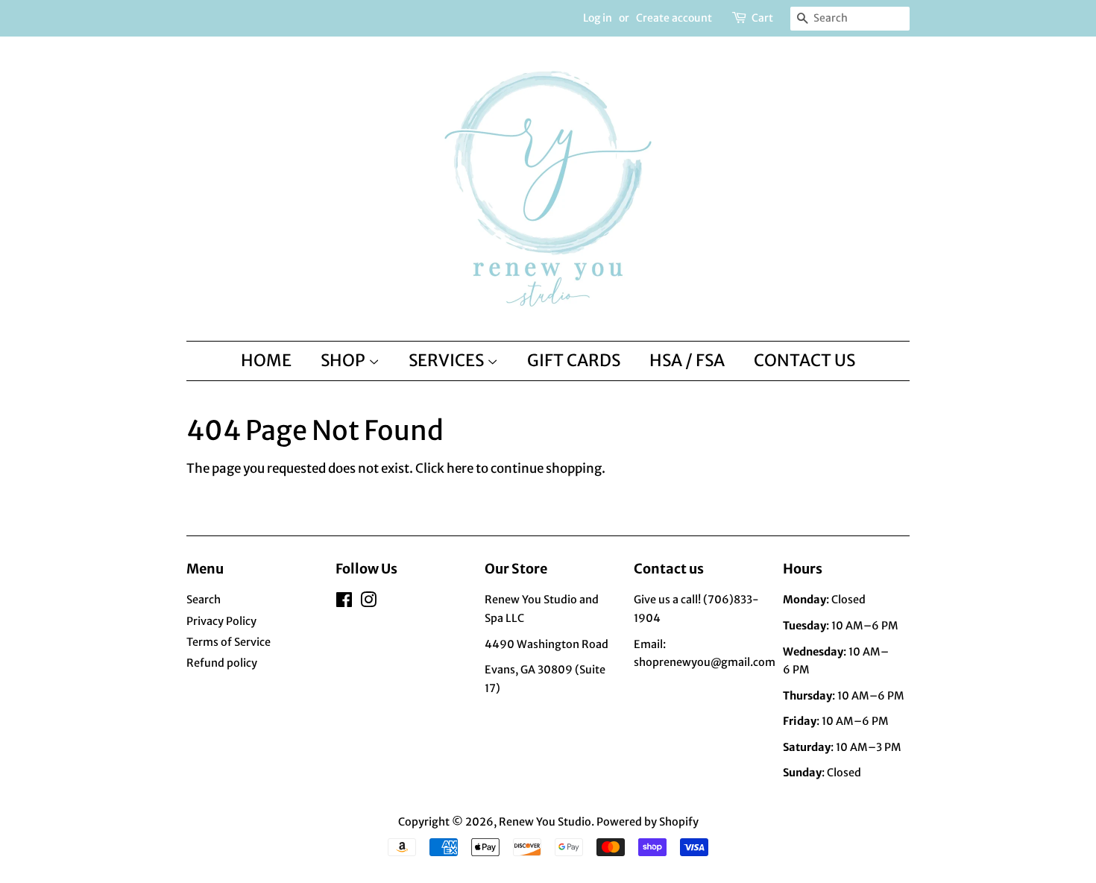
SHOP (344, 360)
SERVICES (448, 360)
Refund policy (221, 663)
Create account (674, 18)
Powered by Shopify (647, 822)
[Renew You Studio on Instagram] (368, 602)
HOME (266, 360)
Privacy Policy (221, 621)
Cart (762, 18)
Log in (597, 18)
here (460, 468)
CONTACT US (804, 360)
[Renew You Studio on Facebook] (344, 602)
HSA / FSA (687, 360)
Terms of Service (228, 642)
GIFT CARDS (573, 360)
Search (203, 599)
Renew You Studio (545, 822)
